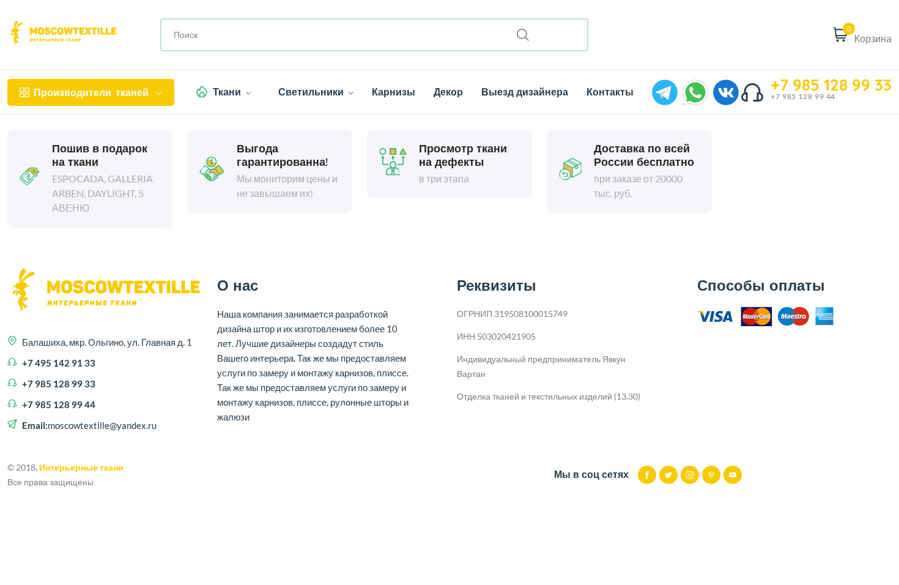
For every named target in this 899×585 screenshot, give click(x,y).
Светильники (312, 92)
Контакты (610, 92)
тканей (91, 92)
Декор (448, 92)
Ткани (228, 92)
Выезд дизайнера (524, 92)
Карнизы (393, 92)
